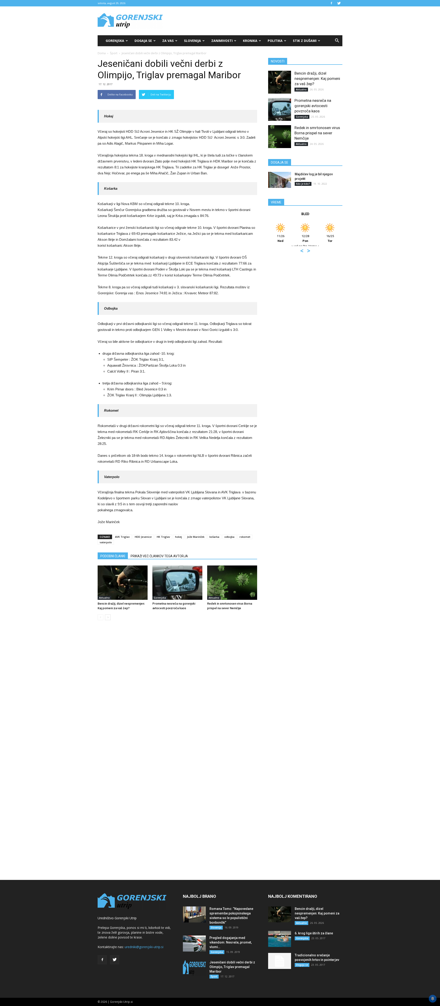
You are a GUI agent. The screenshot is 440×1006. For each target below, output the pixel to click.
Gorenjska (115, 40)
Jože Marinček (195, 536)
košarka (214, 536)
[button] (336, 40)
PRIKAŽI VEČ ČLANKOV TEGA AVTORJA (159, 556)
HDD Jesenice (143, 536)
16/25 (330, 238)
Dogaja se (143, 40)
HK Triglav (163, 536)
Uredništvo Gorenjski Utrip (117, 918)
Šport (113, 53)
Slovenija (192, 40)
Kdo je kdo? (303, 183)
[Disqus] (177, 693)
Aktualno (104, 597)
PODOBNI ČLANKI (112, 556)
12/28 (305, 238)
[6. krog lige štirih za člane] (279, 939)
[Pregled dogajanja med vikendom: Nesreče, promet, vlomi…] (194, 944)
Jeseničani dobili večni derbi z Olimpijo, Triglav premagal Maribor (232, 966)
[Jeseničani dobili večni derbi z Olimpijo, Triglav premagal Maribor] (194, 968)
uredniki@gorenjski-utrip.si (144, 947)
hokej (178, 536)
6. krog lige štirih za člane (314, 933)
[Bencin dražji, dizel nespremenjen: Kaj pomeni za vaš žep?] (123, 582)
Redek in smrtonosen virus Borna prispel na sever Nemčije (317, 133)
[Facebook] (331, 3)
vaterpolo (106, 542)
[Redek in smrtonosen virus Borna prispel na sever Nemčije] (232, 582)
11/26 (280, 238)
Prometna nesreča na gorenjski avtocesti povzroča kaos (312, 105)
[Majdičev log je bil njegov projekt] (279, 180)
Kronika (250, 40)
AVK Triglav (122, 536)
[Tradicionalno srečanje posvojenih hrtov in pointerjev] (279, 961)
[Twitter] (339, 3)
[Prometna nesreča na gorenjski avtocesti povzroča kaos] (177, 582)
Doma (102, 53)
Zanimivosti (222, 40)
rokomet (244, 536)
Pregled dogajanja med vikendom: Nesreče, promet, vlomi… (230, 942)
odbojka (229, 536)
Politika (275, 40)
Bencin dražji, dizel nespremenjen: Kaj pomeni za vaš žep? (317, 78)
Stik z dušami (304, 40)
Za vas (168, 40)
